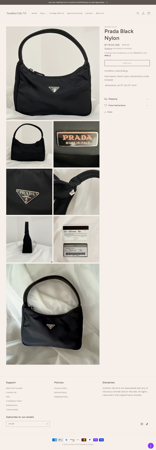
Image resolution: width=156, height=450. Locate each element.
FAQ (8, 397)
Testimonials (12, 409)
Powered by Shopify (86, 444)
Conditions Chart (14, 401)
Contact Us (11, 392)
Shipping (108, 48)
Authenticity (11, 405)
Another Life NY (73, 444)
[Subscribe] (47, 424)
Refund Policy (60, 392)
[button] (43, 13)
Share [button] (109, 112)
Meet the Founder (14, 388)
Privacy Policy (60, 388)
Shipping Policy (61, 397)
